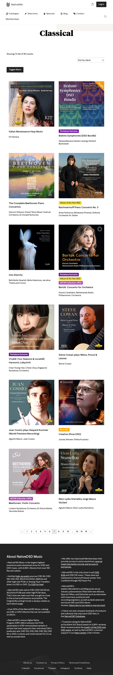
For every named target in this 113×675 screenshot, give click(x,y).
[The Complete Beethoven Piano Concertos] (31, 175)
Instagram (65, 668)
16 (86, 532)
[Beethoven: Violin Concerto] (31, 471)
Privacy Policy (57, 663)
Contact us (41, 663)
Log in (101, 4)
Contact (80, 14)
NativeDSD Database (74, 616)
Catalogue (14, 14)
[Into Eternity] (31, 247)
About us (27, 663)
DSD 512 (73, 575)
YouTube (78, 668)
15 (82, 532)
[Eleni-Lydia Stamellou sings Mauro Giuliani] (81, 471)
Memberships (12, 19)
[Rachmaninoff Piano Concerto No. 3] (81, 175)
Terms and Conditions (79, 663)
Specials (50, 14)
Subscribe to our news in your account (87, 605)
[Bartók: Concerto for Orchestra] (81, 247)
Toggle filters (15, 70)
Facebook (39, 668)
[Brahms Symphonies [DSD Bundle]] (81, 104)
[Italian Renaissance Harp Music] (31, 104)
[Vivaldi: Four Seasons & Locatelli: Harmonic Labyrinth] (31, 327)
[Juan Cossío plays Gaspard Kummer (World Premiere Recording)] (31, 402)
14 (77, 532)
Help (89, 668)
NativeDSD (15, 4)
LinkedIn (26, 668)
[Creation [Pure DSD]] (81, 402)
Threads (52, 668)
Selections (33, 14)
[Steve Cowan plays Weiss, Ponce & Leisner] (81, 327)
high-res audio (22, 576)
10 (68, 532)
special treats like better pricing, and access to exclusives (81, 564)
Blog (65, 14)
